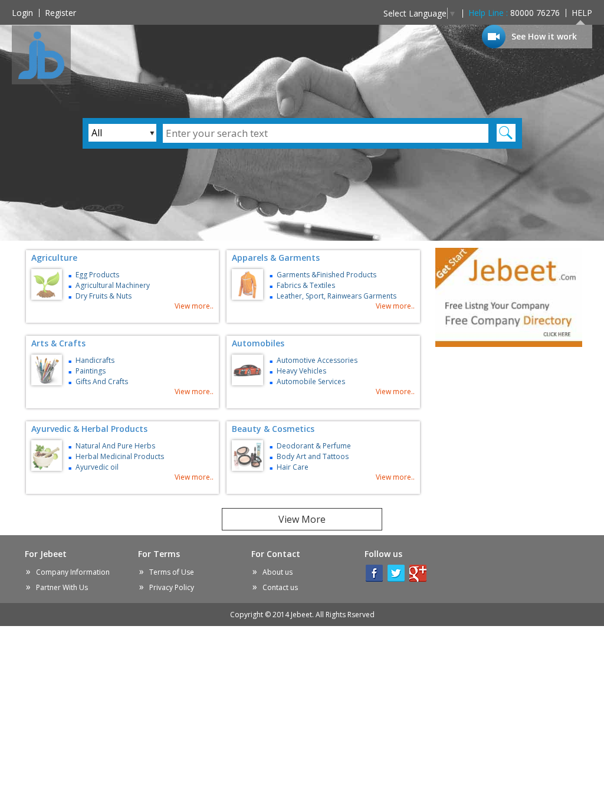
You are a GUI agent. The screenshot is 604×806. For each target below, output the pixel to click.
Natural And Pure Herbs (115, 446)
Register (60, 12)
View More (302, 519)
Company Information (73, 572)
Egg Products (97, 275)
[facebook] (374, 573)
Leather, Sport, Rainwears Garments (336, 296)
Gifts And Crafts (102, 381)
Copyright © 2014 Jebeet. (302, 615)
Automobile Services (311, 381)
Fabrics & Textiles (306, 285)
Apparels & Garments (276, 257)
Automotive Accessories (317, 360)
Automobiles (258, 343)
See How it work (544, 36)
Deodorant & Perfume (314, 446)
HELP (582, 12)
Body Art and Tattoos (313, 456)
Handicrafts (95, 360)
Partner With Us (62, 587)
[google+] (417, 573)
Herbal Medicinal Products (120, 456)
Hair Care (292, 467)
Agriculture (54, 257)
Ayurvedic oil (97, 467)
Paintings (91, 371)
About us (277, 572)
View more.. (194, 306)
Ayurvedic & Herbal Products (89, 428)
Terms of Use (171, 572)
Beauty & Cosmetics (273, 428)
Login (22, 12)
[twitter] (396, 573)
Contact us (280, 587)
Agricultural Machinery (113, 285)
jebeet (41, 54)
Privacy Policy (171, 587)
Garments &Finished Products (326, 275)
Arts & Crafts (58, 343)
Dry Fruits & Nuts (104, 296)
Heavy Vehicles (301, 371)
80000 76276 (514, 12)
